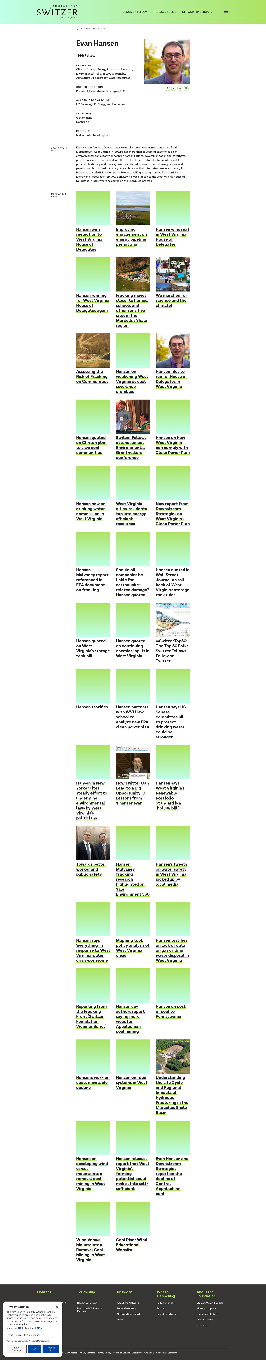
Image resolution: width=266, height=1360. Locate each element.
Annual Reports (205, 1319)
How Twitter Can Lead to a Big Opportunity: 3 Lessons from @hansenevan (132, 793)
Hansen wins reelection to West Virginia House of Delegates (89, 239)
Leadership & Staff (207, 1314)
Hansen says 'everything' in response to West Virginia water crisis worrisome (93, 950)
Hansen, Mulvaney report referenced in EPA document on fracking (92, 579)
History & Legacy (206, 1308)
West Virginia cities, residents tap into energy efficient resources (131, 513)
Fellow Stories (165, 11)
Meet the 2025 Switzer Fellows (90, 1310)
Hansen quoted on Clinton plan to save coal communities (91, 445)
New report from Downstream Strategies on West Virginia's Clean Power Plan (173, 513)
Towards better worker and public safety (91, 869)
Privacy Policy (104, 1352)
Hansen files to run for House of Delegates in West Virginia (171, 379)
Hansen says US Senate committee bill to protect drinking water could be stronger (171, 722)
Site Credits (71, 1352)
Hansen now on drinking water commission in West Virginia (91, 511)
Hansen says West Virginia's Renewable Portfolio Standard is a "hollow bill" (170, 795)
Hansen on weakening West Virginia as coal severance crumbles (132, 381)
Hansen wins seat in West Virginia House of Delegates (172, 237)
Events (161, 1308)
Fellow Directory (97, 29)
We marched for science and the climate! (171, 300)
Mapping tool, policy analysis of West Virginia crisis (133, 948)
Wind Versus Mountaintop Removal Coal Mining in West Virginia (90, 1249)
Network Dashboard (197, 11)
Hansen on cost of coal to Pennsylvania (171, 1011)
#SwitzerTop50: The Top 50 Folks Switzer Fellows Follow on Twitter (172, 650)
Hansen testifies (92, 707)
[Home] (57, 11)
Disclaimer (137, 1352)
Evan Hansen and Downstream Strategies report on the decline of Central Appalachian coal (172, 1176)
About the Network (128, 1302)
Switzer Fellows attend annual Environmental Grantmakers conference (131, 447)
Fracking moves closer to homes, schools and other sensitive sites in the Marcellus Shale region (132, 310)
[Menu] (226, 12)
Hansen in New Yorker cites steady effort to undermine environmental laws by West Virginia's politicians (91, 800)
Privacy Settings (87, 1352)
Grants (121, 1319)
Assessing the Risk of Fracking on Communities (92, 376)
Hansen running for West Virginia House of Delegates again (92, 303)
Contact (201, 1325)
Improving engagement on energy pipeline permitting (131, 237)
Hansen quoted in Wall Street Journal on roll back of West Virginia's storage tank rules (173, 582)
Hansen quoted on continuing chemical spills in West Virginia (133, 648)
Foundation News (167, 1314)
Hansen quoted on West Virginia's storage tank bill (93, 648)
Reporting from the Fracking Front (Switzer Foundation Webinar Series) (91, 1016)
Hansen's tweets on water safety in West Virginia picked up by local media (171, 874)
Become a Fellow (135, 11)
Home (77, 28)
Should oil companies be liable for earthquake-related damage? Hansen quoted (132, 582)
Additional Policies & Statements (160, 1352)
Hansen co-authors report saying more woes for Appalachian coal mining (130, 1019)
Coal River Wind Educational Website (131, 1244)
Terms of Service (121, 1352)
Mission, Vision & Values (210, 1302)
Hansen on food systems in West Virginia (131, 1082)
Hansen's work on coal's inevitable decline (93, 1082)
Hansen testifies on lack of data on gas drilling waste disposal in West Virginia (172, 950)
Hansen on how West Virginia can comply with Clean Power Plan (173, 445)
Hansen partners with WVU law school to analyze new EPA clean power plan (132, 717)
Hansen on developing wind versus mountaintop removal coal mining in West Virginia (92, 1173)
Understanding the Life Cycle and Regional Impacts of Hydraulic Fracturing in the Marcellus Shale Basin (172, 1095)
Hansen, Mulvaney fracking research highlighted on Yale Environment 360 (133, 879)
